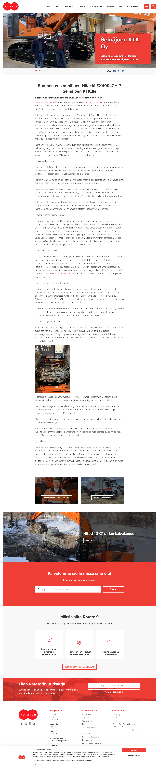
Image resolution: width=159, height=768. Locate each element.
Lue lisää (90, 540)
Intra (115, 721)
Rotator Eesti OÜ (88, 734)
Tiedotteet (85, 724)
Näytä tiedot (36, 764)
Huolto (82, 6)
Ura (120, 6)
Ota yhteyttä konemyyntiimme (56, 498)
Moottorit (69, 6)
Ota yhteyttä (117, 714)
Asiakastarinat (87, 721)
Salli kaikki (134, 750)
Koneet (58, 6)
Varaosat (110, 6)
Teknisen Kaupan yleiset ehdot (93, 743)
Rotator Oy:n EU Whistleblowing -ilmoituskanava (125, 725)
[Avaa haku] (153, 6)
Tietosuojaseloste (88, 740)
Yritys (47, 6)
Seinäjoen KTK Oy (43, 102)
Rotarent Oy (86, 730)
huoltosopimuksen (62, 273)
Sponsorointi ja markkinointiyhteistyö (126, 730)
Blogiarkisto (86, 718)
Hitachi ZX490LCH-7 (94, 102)
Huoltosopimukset (102, 498)
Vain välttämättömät (134, 755)
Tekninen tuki (96, 6)
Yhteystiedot (133, 6)
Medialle (116, 718)
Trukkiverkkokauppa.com (91, 737)
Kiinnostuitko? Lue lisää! (79, 667)
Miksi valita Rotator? (89, 714)
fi (146, 6)
